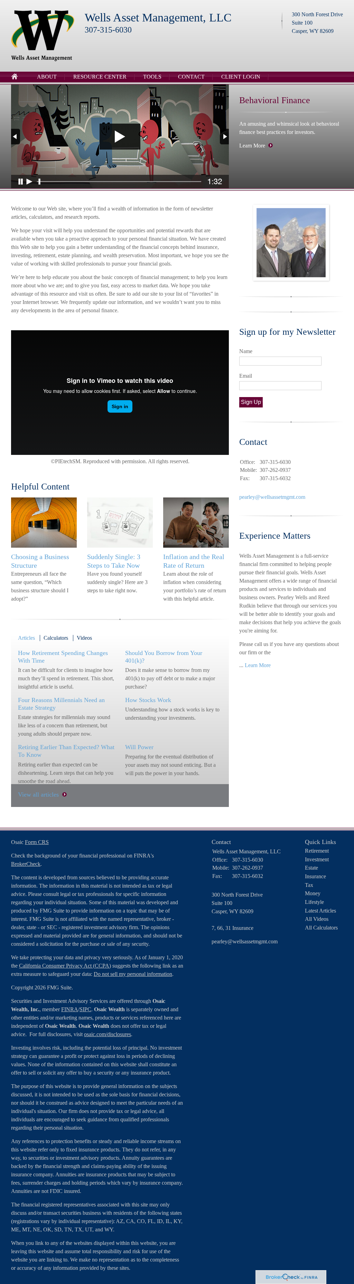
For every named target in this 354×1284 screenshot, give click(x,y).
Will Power (139, 747)
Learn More (252, 146)
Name (245, 351)
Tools (152, 77)
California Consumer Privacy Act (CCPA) (65, 966)
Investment (317, 859)
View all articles (38, 794)
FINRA (69, 1009)
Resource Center (100, 77)
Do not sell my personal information (133, 974)
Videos (84, 638)
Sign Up (251, 402)
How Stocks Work (148, 700)
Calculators (56, 638)
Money (312, 893)
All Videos (316, 919)
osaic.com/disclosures (107, 1034)
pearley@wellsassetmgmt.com (272, 497)
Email (245, 376)
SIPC (85, 1009)
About (47, 77)
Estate (311, 868)
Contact (191, 77)
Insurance (315, 876)
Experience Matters (274, 536)
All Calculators (321, 928)
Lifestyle (314, 902)
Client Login (240, 77)
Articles (26, 638)
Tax (309, 885)
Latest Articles (320, 911)
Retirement (317, 851)
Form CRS (37, 842)
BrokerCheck (25, 864)
